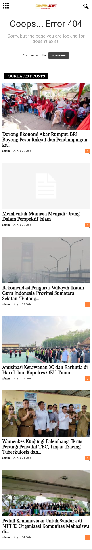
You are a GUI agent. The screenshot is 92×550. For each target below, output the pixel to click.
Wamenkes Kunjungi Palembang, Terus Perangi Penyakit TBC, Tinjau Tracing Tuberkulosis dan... (42, 447)
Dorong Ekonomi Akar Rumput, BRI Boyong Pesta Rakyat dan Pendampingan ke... (44, 139)
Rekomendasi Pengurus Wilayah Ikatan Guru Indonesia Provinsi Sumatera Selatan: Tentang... (43, 293)
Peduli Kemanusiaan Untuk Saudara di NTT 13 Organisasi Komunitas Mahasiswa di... (46, 526)
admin (6, 150)
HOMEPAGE (59, 55)
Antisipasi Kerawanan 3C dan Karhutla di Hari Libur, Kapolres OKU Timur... (45, 370)
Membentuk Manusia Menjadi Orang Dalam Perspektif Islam (41, 216)
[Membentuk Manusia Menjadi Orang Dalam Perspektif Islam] (46, 186)
